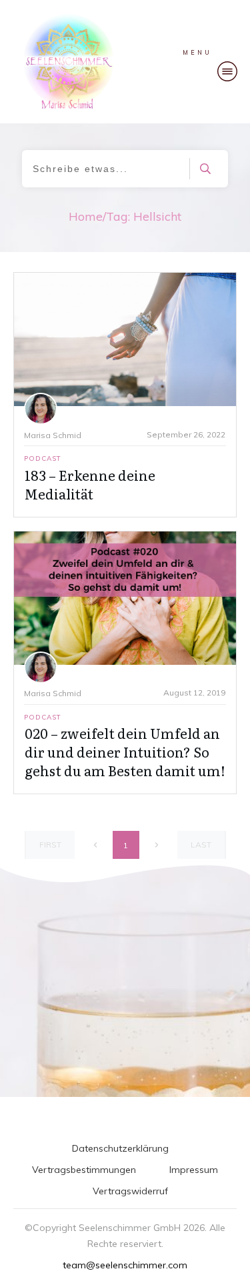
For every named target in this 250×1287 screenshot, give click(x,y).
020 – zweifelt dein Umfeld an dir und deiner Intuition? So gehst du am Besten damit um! (125, 751)
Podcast (42, 458)
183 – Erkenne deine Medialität (90, 484)
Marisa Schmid (52, 435)
